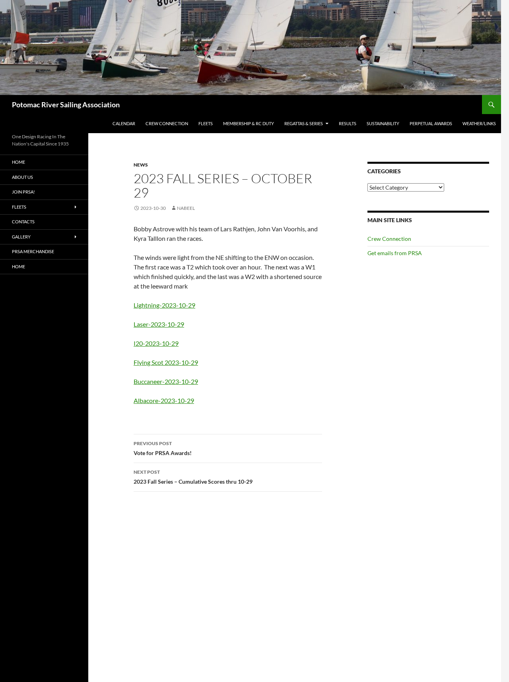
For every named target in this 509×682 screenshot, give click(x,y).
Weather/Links (479, 123)
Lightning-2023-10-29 (164, 305)
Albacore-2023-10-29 (164, 400)
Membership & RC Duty (248, 123)
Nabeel (186, 208)
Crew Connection (167, 123)
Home (18, 162)
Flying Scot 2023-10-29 (166, 362)
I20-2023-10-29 (156, 343)
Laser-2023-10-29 (159, 324)
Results (347, 123)
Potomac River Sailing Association (66, 104)
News (141, 165)
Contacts (23, 221)
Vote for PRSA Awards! (163, 448)
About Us (22, 177)
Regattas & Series (303, 123)
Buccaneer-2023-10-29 (166, 381)
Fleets (205, 123)
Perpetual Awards (431, 123)
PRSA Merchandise (33, 251)
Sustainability (383, 123)
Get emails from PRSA (394, 253)
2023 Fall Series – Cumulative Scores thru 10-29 (193, 477)
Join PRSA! (23, 191)
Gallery (21, 236)
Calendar (124, 123)
